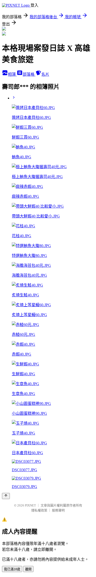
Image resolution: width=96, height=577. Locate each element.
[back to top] (6, 496)
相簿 (12, 74)
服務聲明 (58, 510)
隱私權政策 (39, 510)
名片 (45, 74)
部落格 (29, 74)
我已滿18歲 (12, 569)
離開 (28, 569)
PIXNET (30, 505)
